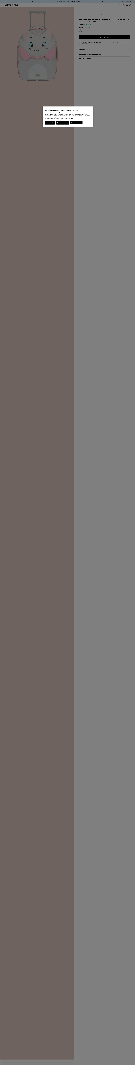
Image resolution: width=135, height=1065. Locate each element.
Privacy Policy (60, 118)
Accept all (50, 122)
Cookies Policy (70, 118)
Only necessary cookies (63, 122)
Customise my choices (76, 122)
